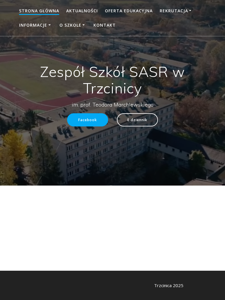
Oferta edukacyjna (129, 10)
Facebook (87, 119)
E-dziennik (137, 119)
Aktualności (82, 10)
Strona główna (39, 10)
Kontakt (104, 25)
